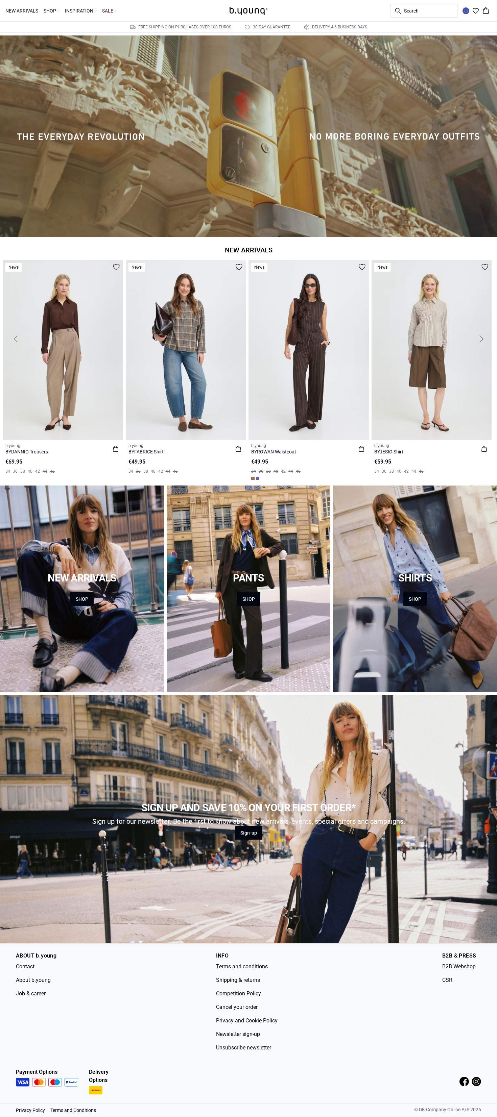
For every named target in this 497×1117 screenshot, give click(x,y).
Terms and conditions (242, 966)
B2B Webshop (459, 966)
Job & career (31, 993)
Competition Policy (238, 993)
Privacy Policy (30, 1110)
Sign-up (248, 833)
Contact (25, 966)
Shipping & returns (238, 980)
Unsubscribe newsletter (243, 1047)
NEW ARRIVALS (21, 11)
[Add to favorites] (116, 267)
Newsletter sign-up (238, 1034)
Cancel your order (237, 1007)
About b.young (33, 980)
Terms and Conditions (73, 1110)
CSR (447, 980)
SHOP (82, 599)
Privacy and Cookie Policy (247, 1020)
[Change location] (465, 10)
